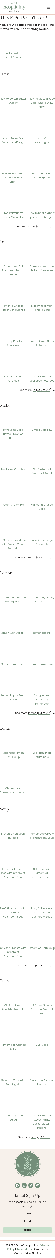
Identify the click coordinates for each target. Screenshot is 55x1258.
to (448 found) (42, 390)
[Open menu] (48, 7)
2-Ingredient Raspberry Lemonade (42, 699)
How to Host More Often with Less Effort (13, 177)
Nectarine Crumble (13, 469)
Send (27, 1230)
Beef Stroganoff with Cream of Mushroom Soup (13, 912)
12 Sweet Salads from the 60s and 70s (42, 1009)
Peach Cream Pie (13, 504)
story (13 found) (41, 1137)
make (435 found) (39, 557)
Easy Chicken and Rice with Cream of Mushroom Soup (13, 873)
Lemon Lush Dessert (13, 633)
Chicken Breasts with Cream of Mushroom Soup (13, 952)
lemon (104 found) (39, 713)
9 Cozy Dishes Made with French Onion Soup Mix (13, 544)
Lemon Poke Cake (42, 664)
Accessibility (24, 1249)
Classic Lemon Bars (13, 664)
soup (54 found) (40, 965)
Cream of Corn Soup (42, 948)
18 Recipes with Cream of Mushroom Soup (41, 873)
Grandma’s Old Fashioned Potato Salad (13, 270)
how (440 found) (40, 226)
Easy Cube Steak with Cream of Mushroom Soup (41, 912)
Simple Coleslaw (41, 430)
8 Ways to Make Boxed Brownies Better (13, 434)
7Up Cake (42, 1045)
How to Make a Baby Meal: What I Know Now (42, 103)
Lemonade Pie (42, 633)
